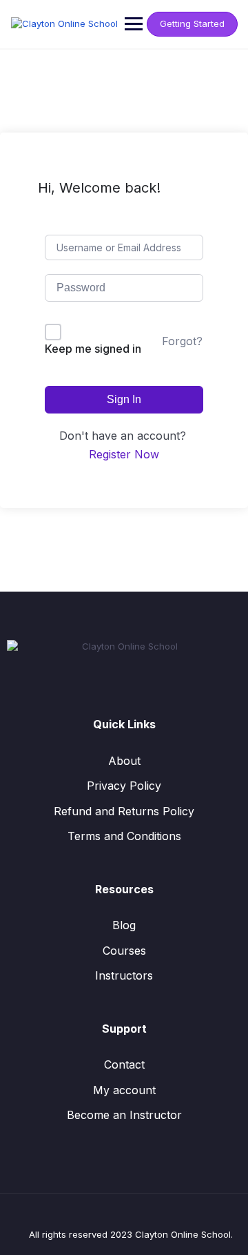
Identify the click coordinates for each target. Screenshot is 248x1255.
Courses (124, 950)
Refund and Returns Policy (124, 811)
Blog (124, 925)
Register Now (124, 454)
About (124, 761)
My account (124, 1090)
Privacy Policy (124, 785)
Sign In (124, 399)
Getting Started (192, 23)
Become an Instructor (124, 1115)
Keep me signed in (93, 349)
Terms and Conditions (124, 836)
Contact (124, 1064)
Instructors (124, 975)
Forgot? (182, 341)
